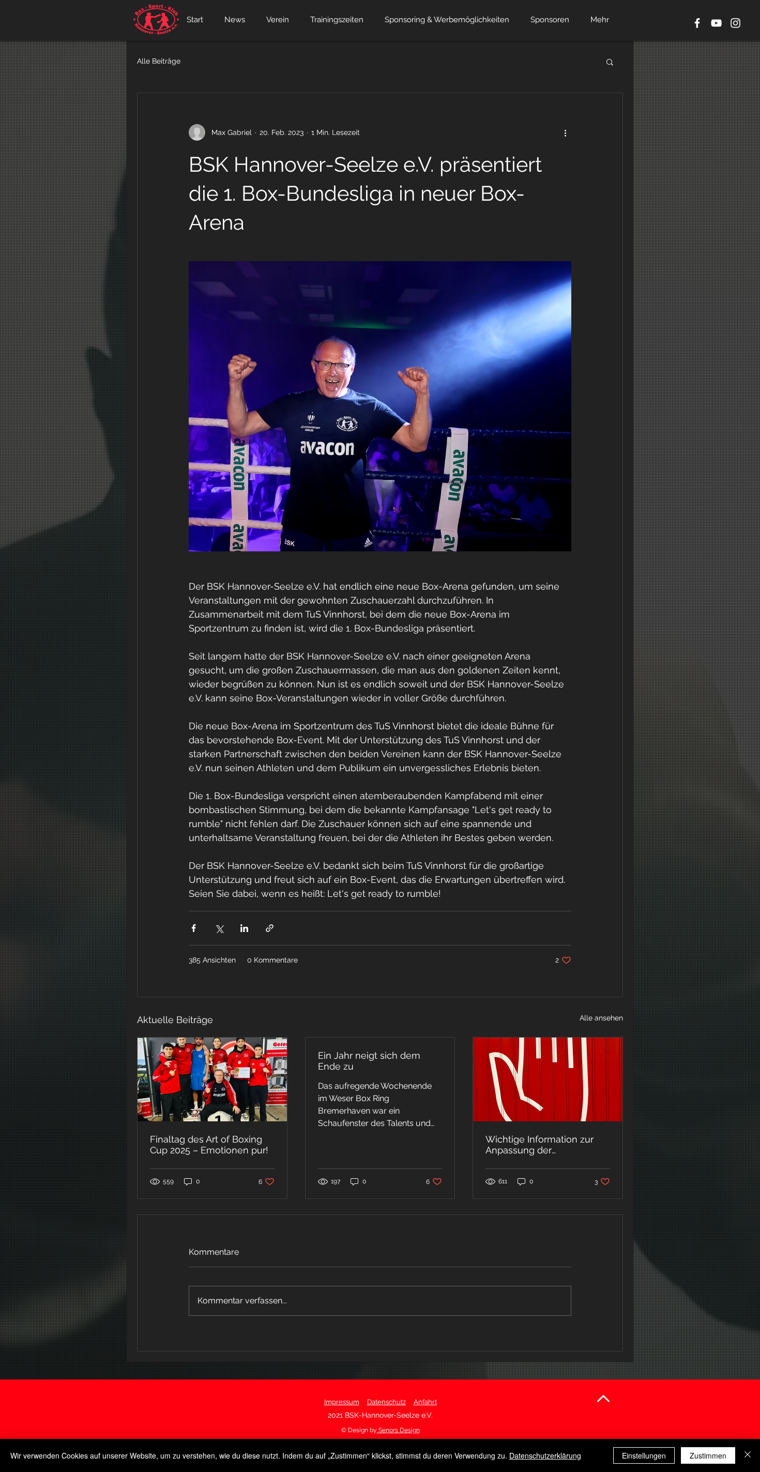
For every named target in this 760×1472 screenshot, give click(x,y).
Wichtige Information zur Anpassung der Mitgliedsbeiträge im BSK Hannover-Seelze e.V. (540, 1144)
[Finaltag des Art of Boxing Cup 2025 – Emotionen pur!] (212, 1079)
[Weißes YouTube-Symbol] (716, 23)
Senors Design (398, 1430)
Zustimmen (708, 1455)
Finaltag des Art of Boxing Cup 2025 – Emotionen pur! (209, 1144)
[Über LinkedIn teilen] (244, 928)
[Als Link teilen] (270, 928)
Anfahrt (425, 1402)
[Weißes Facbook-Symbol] (697, 23)
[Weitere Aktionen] (565, 132)
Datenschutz (386, 1402)
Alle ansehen (601, 1018)
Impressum (341, 1402)
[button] (610, 61)
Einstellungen (644, 1455)
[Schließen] (747, 1455)
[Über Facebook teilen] (194, 928)
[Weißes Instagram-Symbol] (735, 23)
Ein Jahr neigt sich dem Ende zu (369, 1061)
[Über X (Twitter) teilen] (219, 928)
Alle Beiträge (158, 61)
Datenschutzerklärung (545, 1455)
